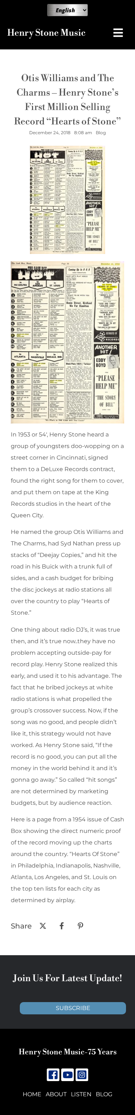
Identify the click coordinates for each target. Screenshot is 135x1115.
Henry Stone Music (46, 33)
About (56, 1094)
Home (32, 1094)
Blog (104, 1094)
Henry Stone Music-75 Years (68, 1052)
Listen (81, 1094)
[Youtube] (67, 1074)
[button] (120, 32)
